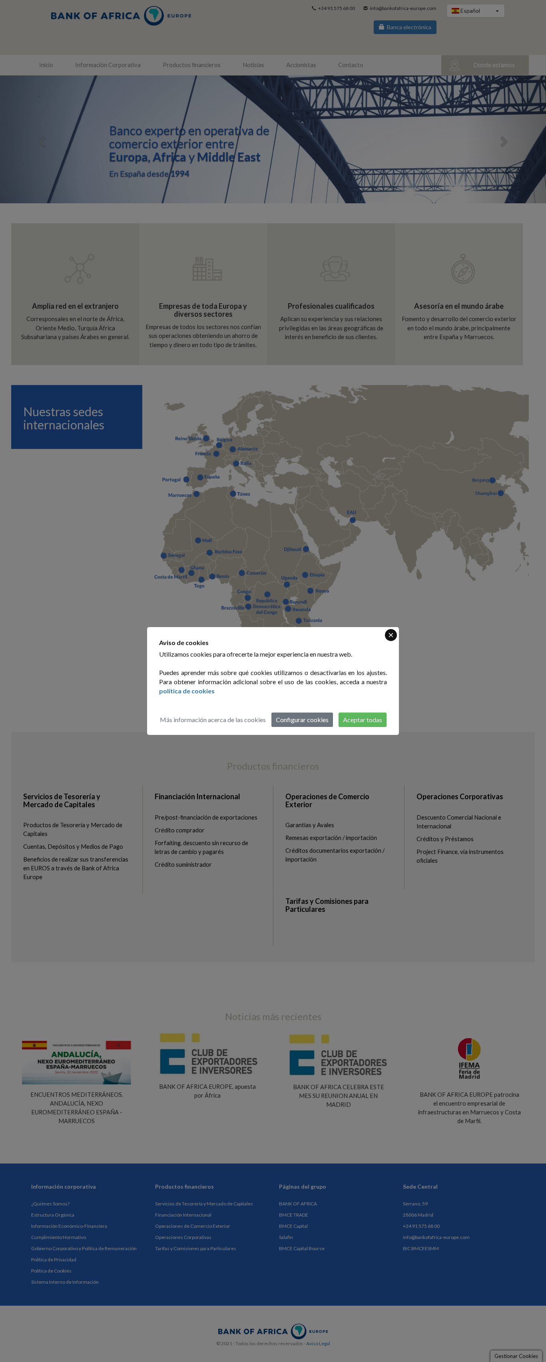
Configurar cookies (302, 719)
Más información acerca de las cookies (213, 719)
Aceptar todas (362, 719)
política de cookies (187, 691)
